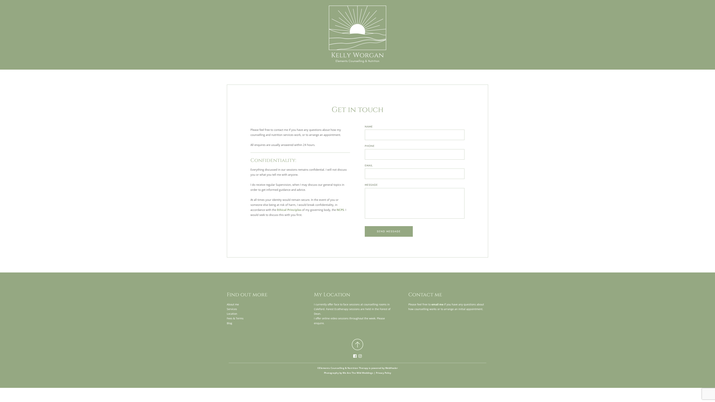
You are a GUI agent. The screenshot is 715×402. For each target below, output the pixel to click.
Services (232, 309)
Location (232, 313)
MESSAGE (371, 185)
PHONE (370, 146)
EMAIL (369, 165)
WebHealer (391, 368)
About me (233, 304)
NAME (369, 126)
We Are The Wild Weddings (358, 372)
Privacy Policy (383, 372)
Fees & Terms (235, 318)
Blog (229, 323)
